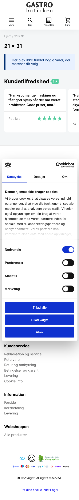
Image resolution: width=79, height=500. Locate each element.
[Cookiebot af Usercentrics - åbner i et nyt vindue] (56, 165)
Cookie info (13, 381)
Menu (11, 25)
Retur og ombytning (20, 365)
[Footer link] (22, 458)
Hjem (7, 36)
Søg (30, 25)
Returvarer (12, 359)
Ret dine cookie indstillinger (39, 490)
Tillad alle (40, 307)
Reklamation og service (23, 354)
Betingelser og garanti (21, 370)
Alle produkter (15, 435)
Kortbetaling (14, 408)
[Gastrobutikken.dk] (39, 7)
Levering (11, 375)
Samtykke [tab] (14, 176)
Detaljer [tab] (39, 176)
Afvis (39, 332)
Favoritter (49, 25)
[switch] (68, 262)
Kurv (67, 25)
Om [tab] (64, 176)
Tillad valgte (39, 320)
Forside (10, 402)
